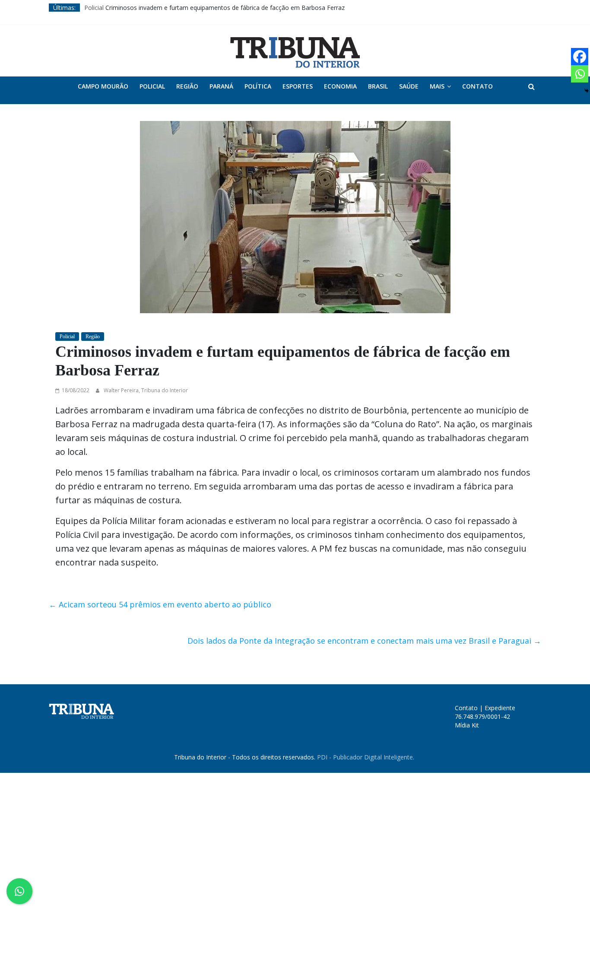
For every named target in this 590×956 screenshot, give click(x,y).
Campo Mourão (103, 86)
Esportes (297, 86)
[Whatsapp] (579, 74)
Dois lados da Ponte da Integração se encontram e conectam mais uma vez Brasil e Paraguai (364, 640)
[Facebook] (579, 56)
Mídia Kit (467, 725)
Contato (477, 86)
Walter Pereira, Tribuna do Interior (146, 390)
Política (257, 86)
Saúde (409, 86)
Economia (340, 86)
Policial (94, 7)
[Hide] (586, 90)
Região (187, 86)
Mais (437, 86)
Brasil (378, 86)
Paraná (221, 86)
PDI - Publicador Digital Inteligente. (365, 757)
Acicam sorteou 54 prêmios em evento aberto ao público (160, 604)
